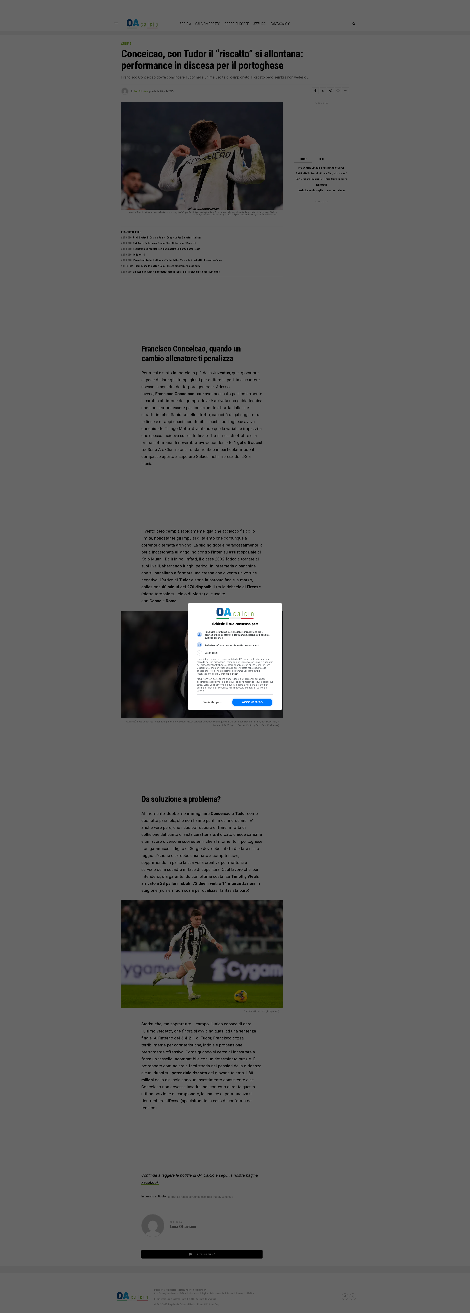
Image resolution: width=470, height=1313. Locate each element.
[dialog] (235, 656)
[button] (235, 652)
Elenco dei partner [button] (228, 673)
